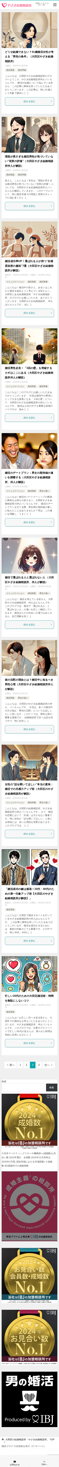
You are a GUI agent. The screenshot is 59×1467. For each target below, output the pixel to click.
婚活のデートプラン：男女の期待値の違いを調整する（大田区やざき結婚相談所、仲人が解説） (29, 477)
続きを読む (29, 101)
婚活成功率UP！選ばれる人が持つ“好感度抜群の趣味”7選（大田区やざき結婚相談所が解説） (29, 266)
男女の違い (44, 491)
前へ (12, 1065)
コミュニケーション (15, 282)
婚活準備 (22, 70)
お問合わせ (15, 1465)
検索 (4, 1081)
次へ (47, 1065)
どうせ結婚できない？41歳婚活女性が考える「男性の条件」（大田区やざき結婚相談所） (29, 57)
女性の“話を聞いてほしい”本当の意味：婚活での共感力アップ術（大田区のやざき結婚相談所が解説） (29, 789)
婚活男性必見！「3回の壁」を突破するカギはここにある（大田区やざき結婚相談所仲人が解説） (29, 373)
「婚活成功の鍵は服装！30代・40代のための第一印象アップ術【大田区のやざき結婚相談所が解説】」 (29, 894)
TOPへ (44, 1464)
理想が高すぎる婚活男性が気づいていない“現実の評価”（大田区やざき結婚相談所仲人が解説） (29, 161)
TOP (29, 1439)
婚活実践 (10, 70)
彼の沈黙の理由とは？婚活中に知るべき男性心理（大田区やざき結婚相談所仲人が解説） (29, 684)
